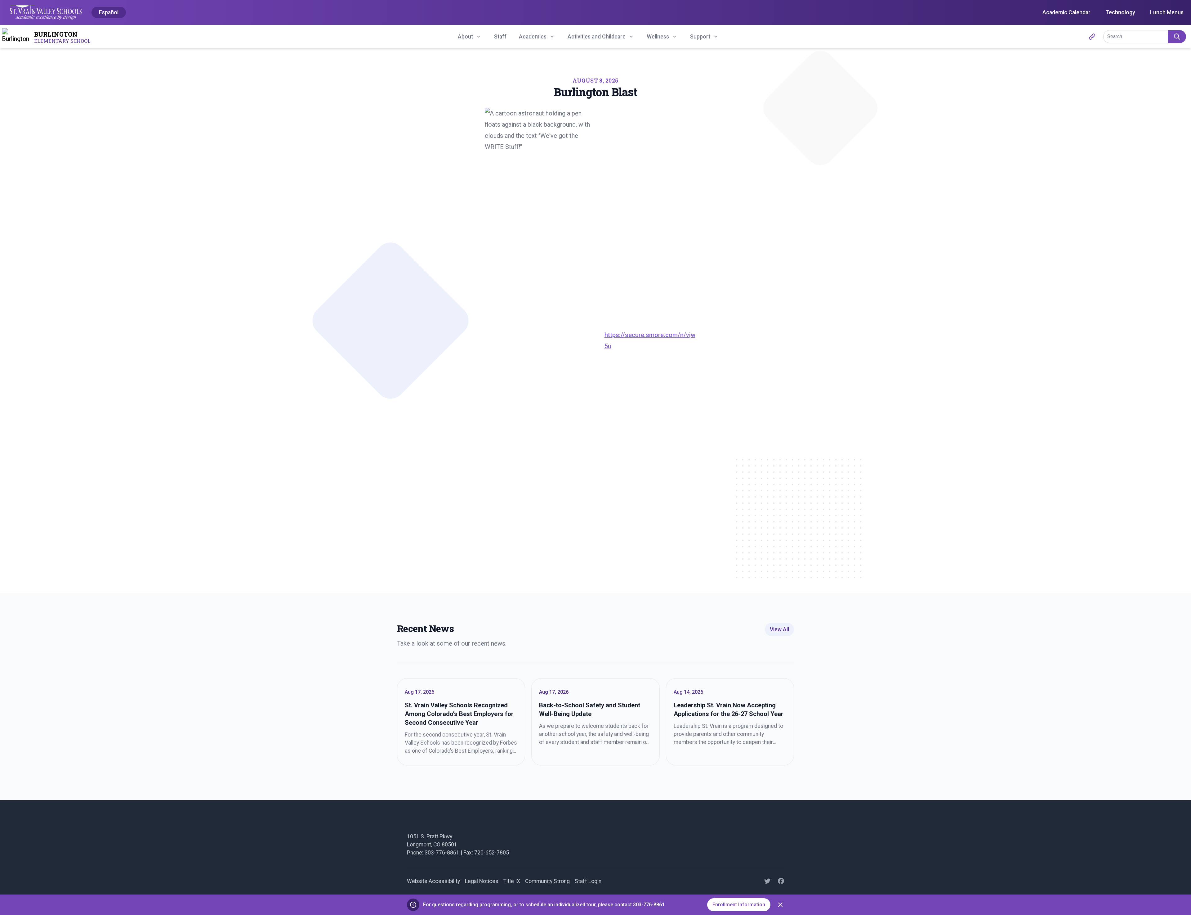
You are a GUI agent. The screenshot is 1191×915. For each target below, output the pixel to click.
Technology (1120, 12)
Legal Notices (481, 881)
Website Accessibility (433, 881)
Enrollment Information (738, 905)
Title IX (511, 881)
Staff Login (588, 881)
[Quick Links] (1092, 36)
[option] (108, 13)
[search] (1177, 36)
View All (779, 629)
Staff (500, 37)
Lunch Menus (1167, 12)
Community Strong (547, 881)
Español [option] (108, 12)
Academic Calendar (1066, 12)
